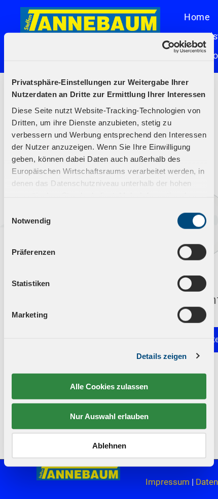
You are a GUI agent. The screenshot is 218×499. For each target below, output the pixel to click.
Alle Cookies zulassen (109, 386)
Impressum (168, 482)
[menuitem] (196, 16)
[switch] (191, 252)
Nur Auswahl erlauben (109, 416)
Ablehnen (109, 445)
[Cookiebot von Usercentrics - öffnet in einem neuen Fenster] (162, 46)
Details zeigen (161, 355)
